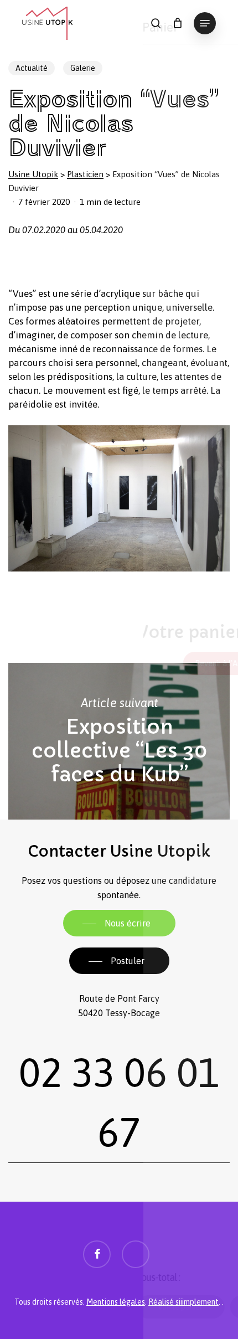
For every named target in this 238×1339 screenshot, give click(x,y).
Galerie (82, 68)
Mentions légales (115, 1301)
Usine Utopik (33, 174)
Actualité (31, 68)
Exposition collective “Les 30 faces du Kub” (119, 741)
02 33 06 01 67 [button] (119, 1102)
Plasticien (85, 174)
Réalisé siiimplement (183, 1301)
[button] (205, 23)
